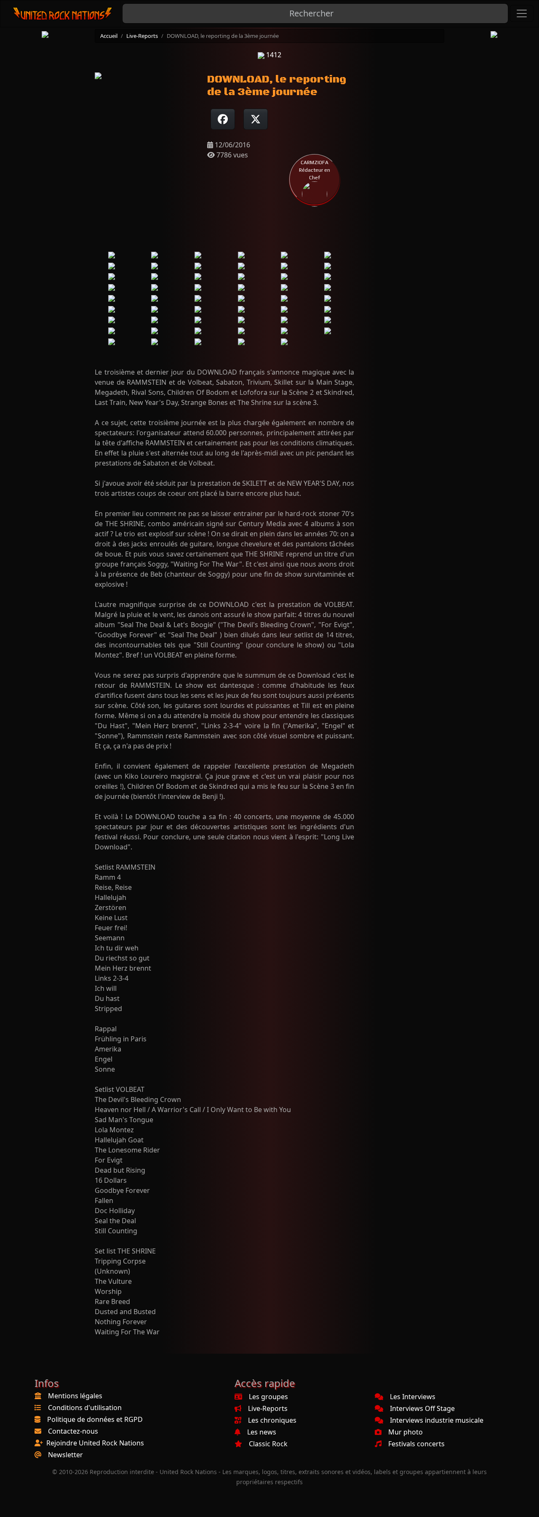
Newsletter (65, 1454)
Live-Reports (142, 36)
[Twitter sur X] (255, 119)
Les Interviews (412, 1396)
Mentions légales (75, 1395)
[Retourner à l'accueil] (62, 13)
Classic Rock (268, 1443)
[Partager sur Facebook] (223, 119)
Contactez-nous (73, 1431)
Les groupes (268, 1396)
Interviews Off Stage (422, 1408)
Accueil (108, 36)
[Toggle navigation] (522, 13)
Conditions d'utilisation (85, 1407)
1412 (272, 54)
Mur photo (405, 1432)
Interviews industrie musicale (436, 1420)
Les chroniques (272, 1420)
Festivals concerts (416, 1443)
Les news (261, 1432)
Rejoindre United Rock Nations (95, 1443)
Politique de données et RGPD (95, 1419)
